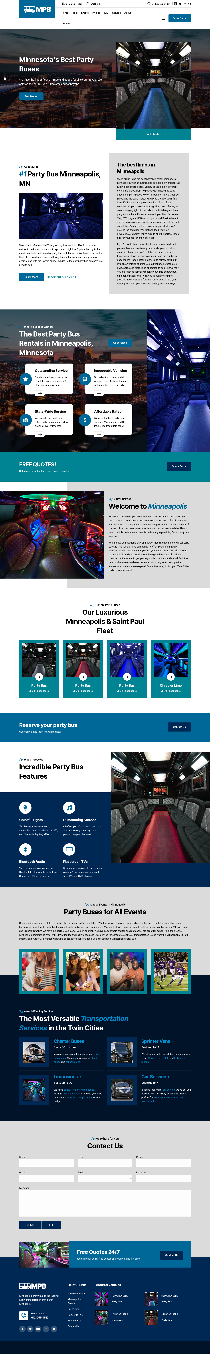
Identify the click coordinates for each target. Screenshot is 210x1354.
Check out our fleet (60, 277)
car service (169, 1089)
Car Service (154, 1076)
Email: (81, 1157)
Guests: (23, 1172)
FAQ (106, 12)
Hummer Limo (171, 685)
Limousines (66, 1076)
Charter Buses (69, 1041)
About (127, 12)
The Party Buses (76, 1293)
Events (85, 12)
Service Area (74, 1320)
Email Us (95, 3)
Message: (24, 1188)
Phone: (139, 1157)
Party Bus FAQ (75, 1314)
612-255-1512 (74, 3)
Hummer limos (72, 1093)
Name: (22, 1157)
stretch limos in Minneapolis (79, 1089)
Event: (81, 1172)
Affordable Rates (107, 411)
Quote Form (179, 466)
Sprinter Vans (156, 1041)
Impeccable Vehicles (110, 371)
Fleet (74, 12)
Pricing (96, 12)
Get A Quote (179, 18)
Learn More (31, 277)
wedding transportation (79, 1097)
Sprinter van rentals (158, 1058)
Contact (65, 23)
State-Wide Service (50, 411)
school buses (73, 1062)
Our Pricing (73, 1309)
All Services (120, 342)
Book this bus (153, 134)
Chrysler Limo (127, 685)
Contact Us (179, 727)
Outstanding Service (51, 371)
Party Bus (39, 685)
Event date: (142, 1172)
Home (64, 12)
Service (116, 12)
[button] (5, 74)
